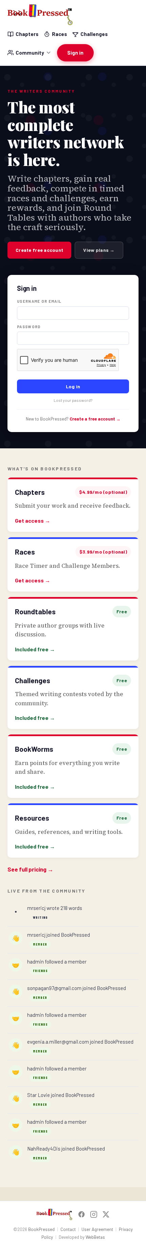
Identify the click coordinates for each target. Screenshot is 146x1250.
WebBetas (95, 1237)
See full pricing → (30, 869)
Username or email (39, 301)
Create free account (39, 250)
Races (59, 34)
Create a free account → (95, 419)
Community (30, 53)
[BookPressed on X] (106, 1214)
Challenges (94, 34)
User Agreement (97, 1229)
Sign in (75, 53)
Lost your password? (73, 400)
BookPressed (41, 1229)
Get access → (32, 520)
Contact (68, 1229)
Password (29, 326)
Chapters (27, 34)
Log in (73, 386)
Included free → (35, 649)
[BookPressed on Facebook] (81, 1214)
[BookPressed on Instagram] (93, 1214)
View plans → (98, 250)
